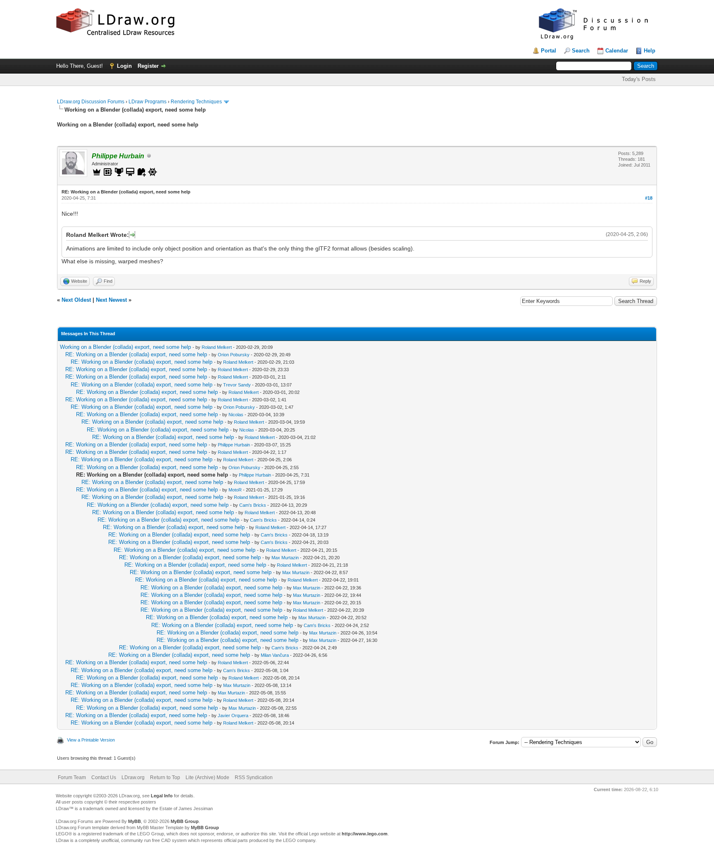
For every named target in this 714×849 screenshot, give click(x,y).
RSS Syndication (254, 777)
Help (649, 51)
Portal (548, 51)
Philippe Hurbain (234, 444)
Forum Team (72, 777)
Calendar (616, 51)
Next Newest (111, 300)
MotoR (235, 489)
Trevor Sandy (237, 384)
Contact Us (103, 777)
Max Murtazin (285, 557)
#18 (648, 198)
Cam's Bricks (252, 505)
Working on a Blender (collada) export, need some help (125, 347)
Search (581, 51)
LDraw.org (133, 777)
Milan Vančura (275, 655)
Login (124, 66)
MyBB (134, 821)
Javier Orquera (233, 715)
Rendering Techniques (196, 102)
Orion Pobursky (234, 354)
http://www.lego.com (365, 833)
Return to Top (165, 777)
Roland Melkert (217, 347)
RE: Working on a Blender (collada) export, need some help (136, 354)
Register (148, 66)
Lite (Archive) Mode (207, 777)
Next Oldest (76, 300)
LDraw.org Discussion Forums (90, 102)
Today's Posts (639, 79)
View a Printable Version (91, 739)
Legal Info (162, 795)
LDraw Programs (148, 102)
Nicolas (235, 414)
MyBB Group (185, 821)
